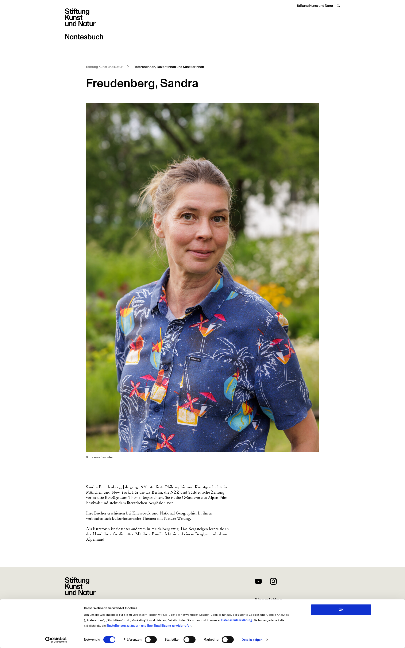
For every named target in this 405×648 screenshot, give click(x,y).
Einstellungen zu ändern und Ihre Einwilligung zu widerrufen (149, 626)
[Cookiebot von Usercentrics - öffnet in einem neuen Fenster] (56, 640)
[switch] (151, 639)
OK (341, 610)
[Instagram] (273, 582)
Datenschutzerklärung (236, 620)
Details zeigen (252, 639)
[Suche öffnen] (338, 5)
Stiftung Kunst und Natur (315, 5)
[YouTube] (258, 582)
